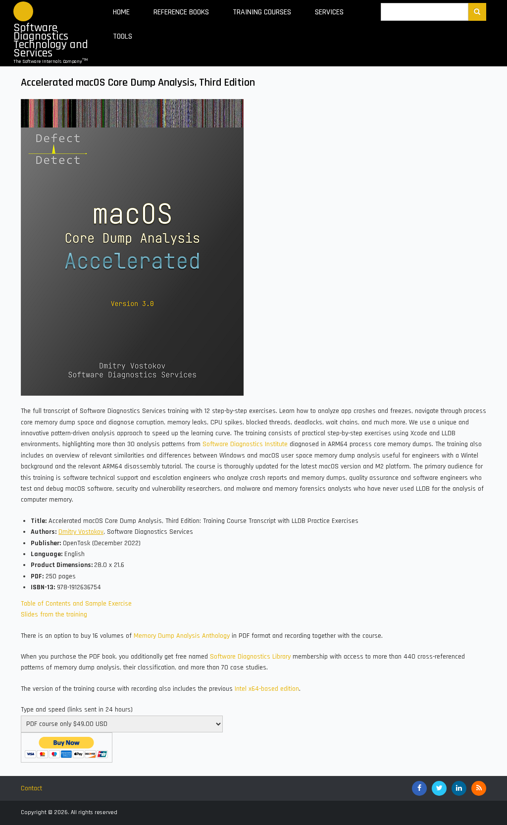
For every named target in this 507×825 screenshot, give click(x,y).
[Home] (23, 11)
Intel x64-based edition (267, 688)
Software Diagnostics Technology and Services (50, 40)
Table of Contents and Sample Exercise (76, 603)
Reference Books (181, 12)
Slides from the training (54, 614)
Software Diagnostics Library (250, 656)
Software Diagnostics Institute (245, 444)
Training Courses (262, 12)
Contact (31, 788)
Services (329, 12)
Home (121, 12)
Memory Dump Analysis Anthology (182, 635)
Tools (122, 36)
